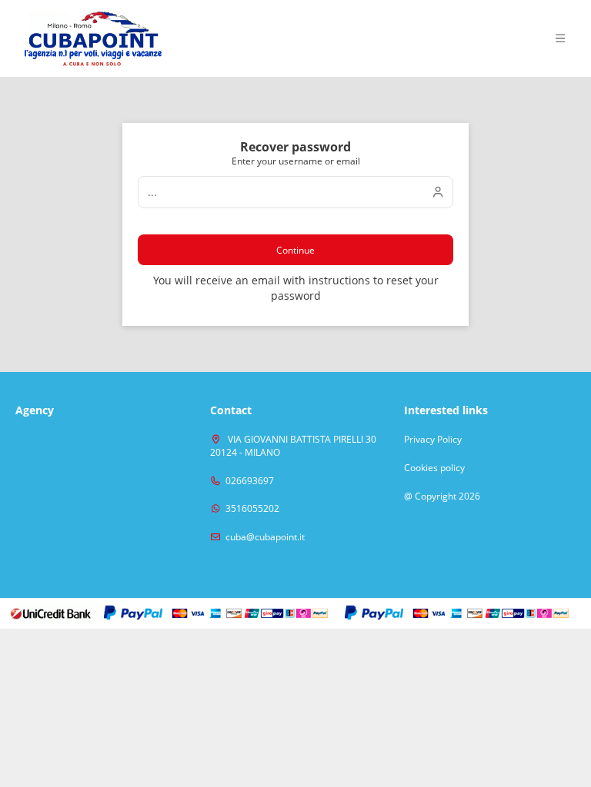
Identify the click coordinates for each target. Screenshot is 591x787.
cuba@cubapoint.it (265, 537)
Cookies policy (434, 468)
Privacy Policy (433, 439)
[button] (560, 38)
